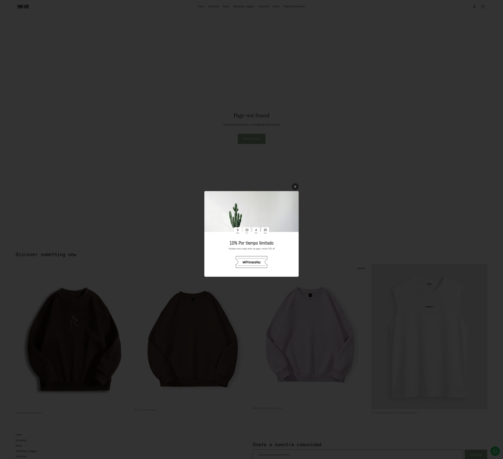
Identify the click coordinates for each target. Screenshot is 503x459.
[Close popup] (295, 186)
